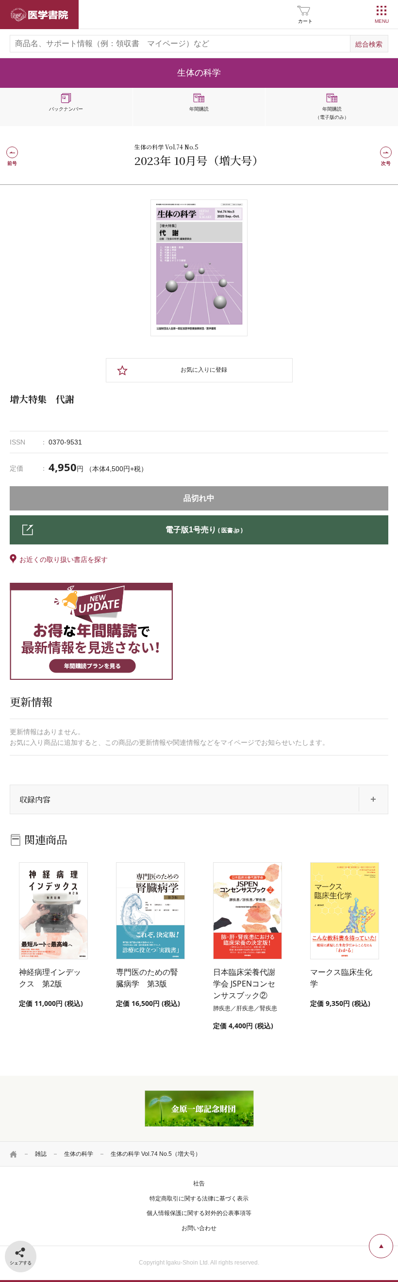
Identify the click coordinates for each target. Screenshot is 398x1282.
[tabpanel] (199, 267)
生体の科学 (78, 1154)
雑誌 (41, 1154)
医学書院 (39, 14)
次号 (386, 163)
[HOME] (13, 1154)
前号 (12, 163)
